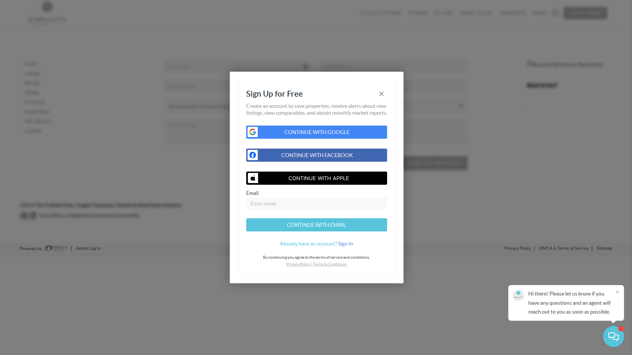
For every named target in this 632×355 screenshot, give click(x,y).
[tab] (316, 243)
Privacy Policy (298, 264)
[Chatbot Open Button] (613, 336)
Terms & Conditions (330, 264)
